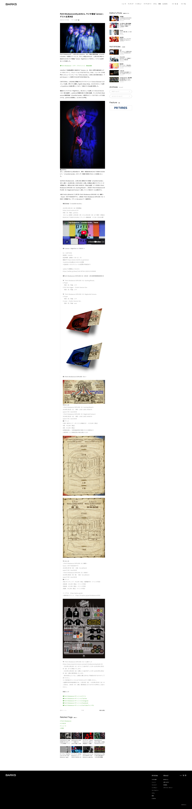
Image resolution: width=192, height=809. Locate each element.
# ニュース (63, 726)
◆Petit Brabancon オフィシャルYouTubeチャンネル (78, 705)
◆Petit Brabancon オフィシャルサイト (74, 696)
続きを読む (102, 710)
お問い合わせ (166, 782)
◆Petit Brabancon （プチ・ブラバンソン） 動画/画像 (76, 66)
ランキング (130, 4)
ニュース (124, 4)
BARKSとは (165, 779)
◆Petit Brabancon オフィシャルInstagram (75, 701)
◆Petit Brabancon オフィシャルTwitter (75, 698)
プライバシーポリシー (168, 787)
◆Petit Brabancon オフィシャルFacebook (75, 703)
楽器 (159, 4)
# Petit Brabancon (65, 721)
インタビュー (138, 4)
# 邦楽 (62, 728)
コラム (155, 4)
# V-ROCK (63, 723)
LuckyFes (165, 4)
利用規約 (165, 785)
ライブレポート (148, 4)
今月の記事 (154, 779)
